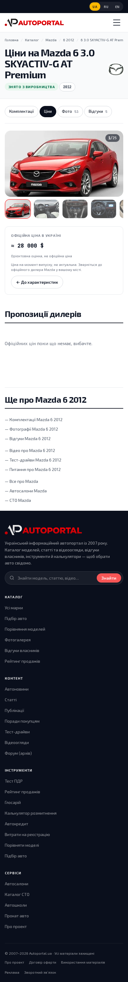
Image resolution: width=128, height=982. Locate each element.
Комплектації (21, 111)
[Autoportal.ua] (34, 22)
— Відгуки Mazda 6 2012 (28, 438)
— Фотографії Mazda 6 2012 (31, 428)
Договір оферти (42, 962)
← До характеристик (37, 282)
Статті (11, 699)
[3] (75, 209)
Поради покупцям (22, 721)
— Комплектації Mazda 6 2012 (34, 419)
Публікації (14, 710)
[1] (18, 209)
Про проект (16, 926)
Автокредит (16, 823)
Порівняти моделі (22, 845)
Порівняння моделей (25, 629)
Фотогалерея (18, 639)
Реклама (12, 972)
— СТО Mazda (18, 500)
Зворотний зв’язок (40, 972)
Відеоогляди (17, 742)
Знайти (109, 577)
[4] (103, 209)
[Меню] (116, 22)
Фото (70, 111)
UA (95, 7)
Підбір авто (16, 618)
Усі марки (14, 607)
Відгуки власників (22, 650)
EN (117, 7)
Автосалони (16, 883)
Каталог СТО (17, 894)
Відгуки (98, 111)
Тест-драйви (17, 731)
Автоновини (17, 688)
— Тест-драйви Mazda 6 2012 (33, 459)
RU (106, 7)
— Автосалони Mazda (26, 490)
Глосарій (13, 802)
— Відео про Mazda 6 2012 (30, 450)
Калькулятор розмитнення (31, 813)
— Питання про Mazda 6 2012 (33, 469)
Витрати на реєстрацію (27, 834)
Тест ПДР (14, 780)
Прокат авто (17, 915)
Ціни (48, 111)
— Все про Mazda (21, 481)
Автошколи (16, 905)
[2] (46, 209)
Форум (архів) (18, 753)
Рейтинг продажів (22, 661)
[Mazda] (115, 69)
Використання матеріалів (83, 962)
